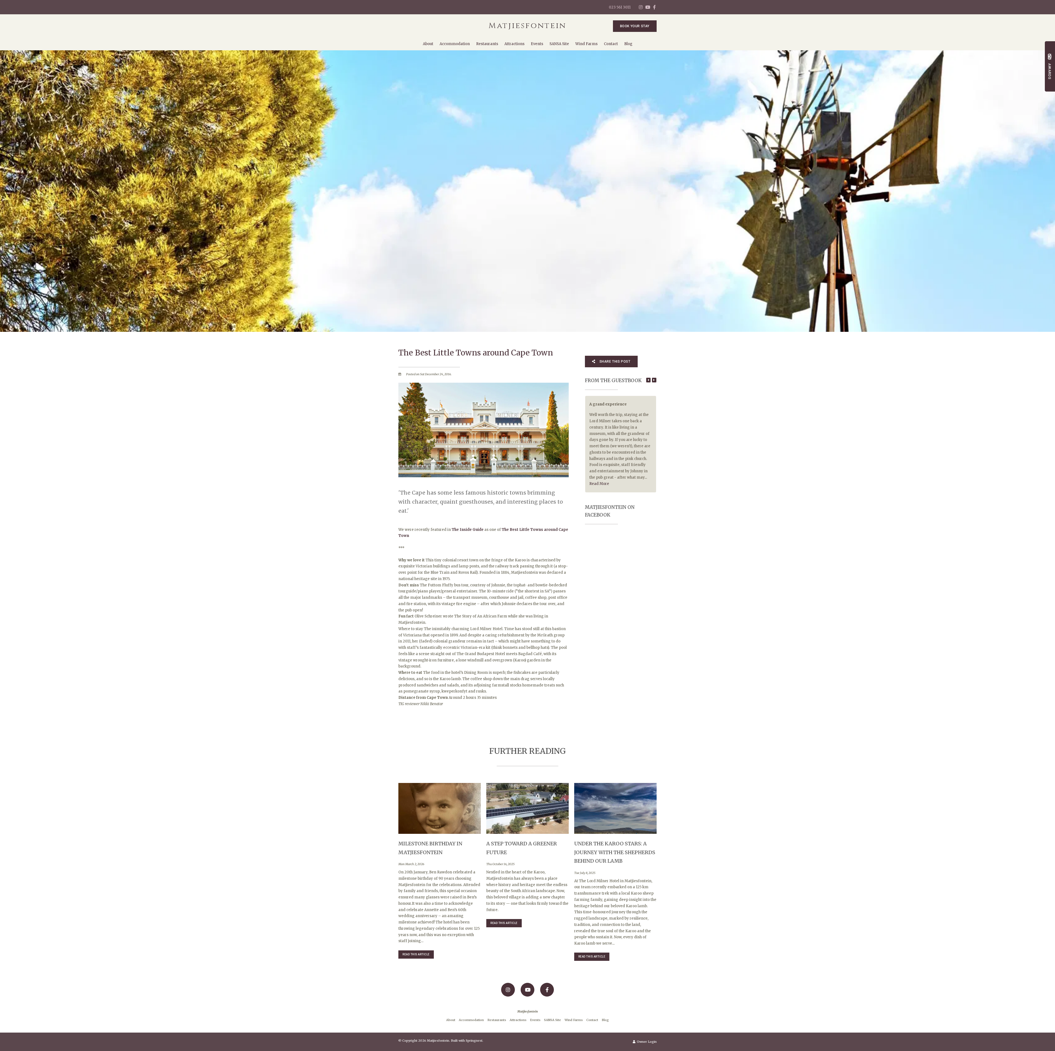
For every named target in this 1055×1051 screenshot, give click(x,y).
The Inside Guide (468, 529)
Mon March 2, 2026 (411, 864)
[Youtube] (647, 7)
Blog (628, 44)
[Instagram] (640, 7)
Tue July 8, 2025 (584, 873)
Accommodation (455, 44)
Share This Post (614, 361)
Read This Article (416, 954)
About (428, 44)
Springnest (474, 1040)
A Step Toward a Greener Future (521, 848)
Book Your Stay (634, 26)
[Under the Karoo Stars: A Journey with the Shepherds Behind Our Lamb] (615, 808)
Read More (599, 483)
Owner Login (646, 1042)
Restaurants (487, 44)
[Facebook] (654, 7)
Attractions (514, 44)
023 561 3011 (620, 7)
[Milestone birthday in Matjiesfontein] (439, 808)
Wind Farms (586, 44)
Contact (611, 44)
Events (537, 44)
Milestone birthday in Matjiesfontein (430, 848)
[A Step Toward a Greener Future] (527, 808)
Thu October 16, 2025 (500, 864)
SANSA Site (559, 44)
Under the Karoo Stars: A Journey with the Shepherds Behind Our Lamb (614, 852)
